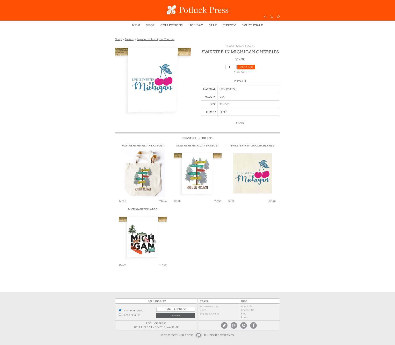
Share (240, 122)
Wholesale (252, 25)
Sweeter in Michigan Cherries (155, 39)
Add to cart (246, 67)
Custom (229, 25)
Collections (171, 25)
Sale (213, 25)
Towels (129, 39)
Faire (203, 309)
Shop (150, 25)
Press (244, 317)
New (136, 25)
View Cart (240, 71)
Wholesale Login (210, 306)
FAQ (243, 313)
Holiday (195, 25)
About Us (246, 306)
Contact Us (247, 309)
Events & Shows (209, 313)
